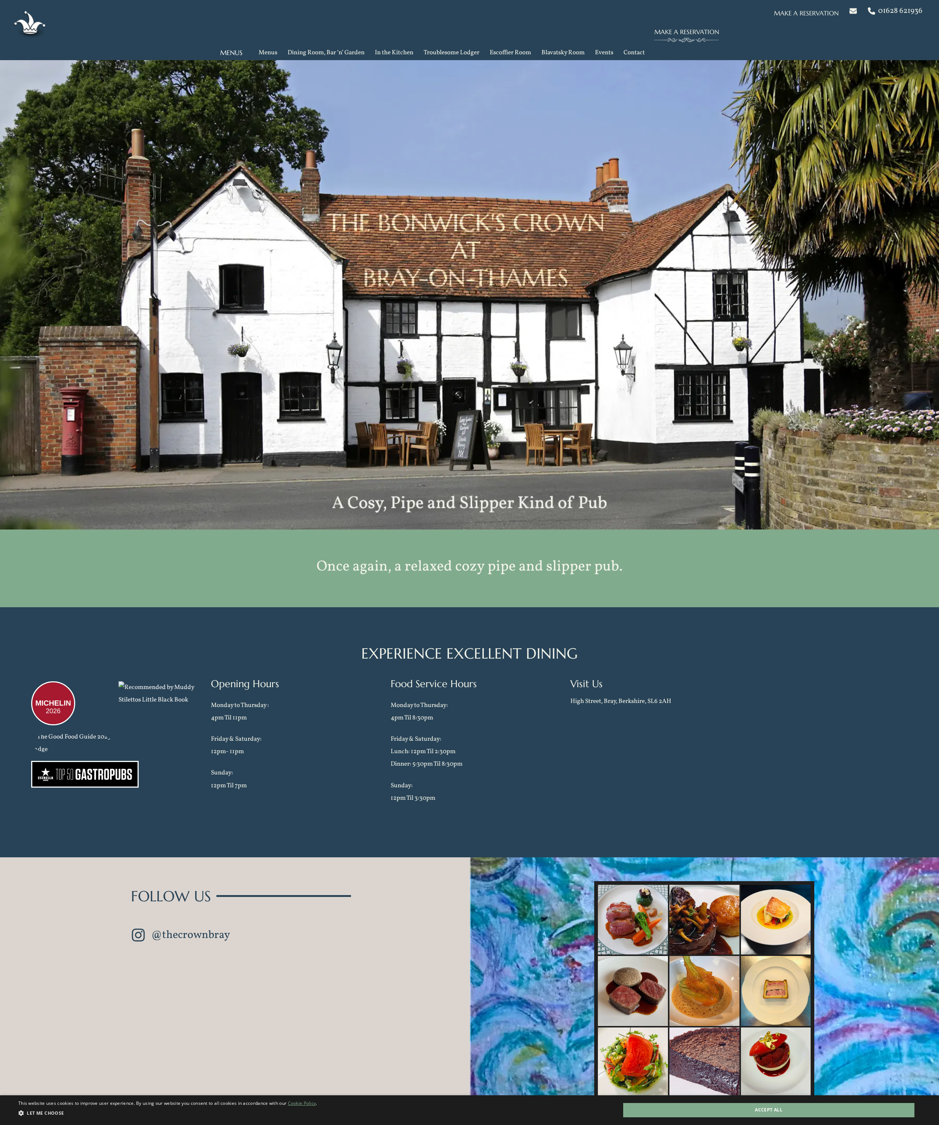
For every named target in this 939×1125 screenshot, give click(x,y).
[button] (808, 13)
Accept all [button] (768, 1110)
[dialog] (469, 1110)
